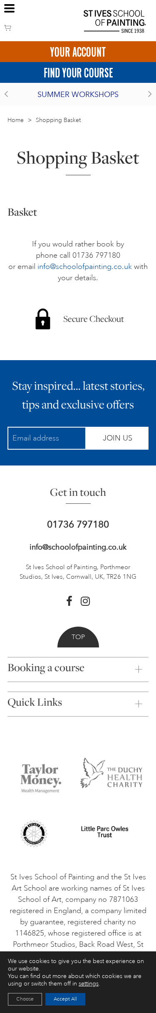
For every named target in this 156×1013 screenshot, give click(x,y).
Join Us (117, 438)
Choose (25, 999)
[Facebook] (69, 601)
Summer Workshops (78, 94)
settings (89, 983)
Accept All (65, 999)
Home (15, 120)
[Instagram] (85, 601)
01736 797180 (78, 524)
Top (78, 637)
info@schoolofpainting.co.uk (84, 266)
